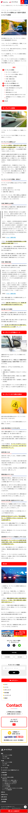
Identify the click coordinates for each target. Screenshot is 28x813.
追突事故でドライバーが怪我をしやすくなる (15, 97)
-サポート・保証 (5, 758)
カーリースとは (4, 767)
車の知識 (6, 692)
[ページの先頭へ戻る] (25, 807)
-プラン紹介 (4, 756)
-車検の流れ (4, 778)
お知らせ (3, 792)
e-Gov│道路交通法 (11, 237)
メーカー (6, 687)
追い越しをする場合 (11, 81)
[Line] (19, 645)
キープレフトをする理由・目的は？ (14, 74)
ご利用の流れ (4, 772)
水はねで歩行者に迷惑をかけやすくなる (15, 94)
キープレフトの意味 (9, 70)
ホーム (2, 5)
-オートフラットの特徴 (7, 755)
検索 (14, 672)
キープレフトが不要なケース (11, 83)
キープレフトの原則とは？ (12, 72)
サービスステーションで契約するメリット (10, 770)
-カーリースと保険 (6, 786)
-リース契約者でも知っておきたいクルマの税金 (12, 788)
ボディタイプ (7, 690)
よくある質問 (4, 774)
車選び (6, 698)
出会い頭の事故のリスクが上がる (14, 88)
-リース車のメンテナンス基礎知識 (9, 782)
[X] (14, 645)
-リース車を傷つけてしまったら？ (9, 783)
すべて (5, 684)
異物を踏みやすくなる (11, 92)
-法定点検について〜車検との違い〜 (10, 780)
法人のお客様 (4, 799)
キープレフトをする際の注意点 (12, 85)
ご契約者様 (3, 801)
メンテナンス (7, 695)
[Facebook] (8, 645)
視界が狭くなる (10, 90)
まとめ (6, 101)
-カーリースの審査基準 (7, 789)
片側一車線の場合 (10, 79)
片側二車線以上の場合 (11, 76)
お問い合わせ (4, 797)
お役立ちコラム (9, 5)
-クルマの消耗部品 (6, 785)
